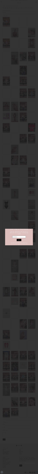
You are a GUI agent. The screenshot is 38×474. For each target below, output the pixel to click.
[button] (2, 472)
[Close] (32, 230)
